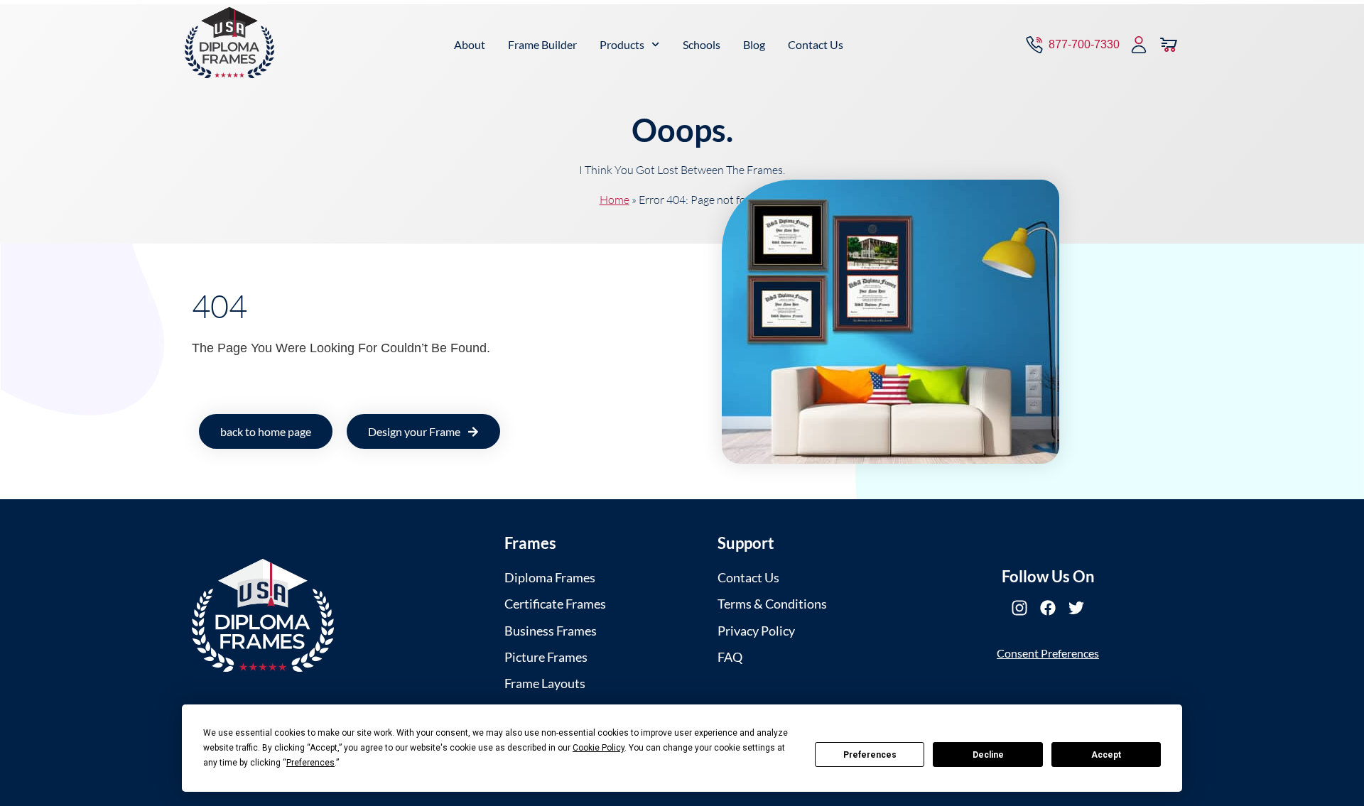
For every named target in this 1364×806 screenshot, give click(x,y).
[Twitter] (1076, 607)
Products (622, 44)
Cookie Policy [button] (598, 748)
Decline (988, 755)
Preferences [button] (310, 763)
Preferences (870, 755)
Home (614, 199)
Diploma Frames (549, 577)
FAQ (730, 657)
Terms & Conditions (772, 603)
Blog (754, 44)
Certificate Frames (555, 603)
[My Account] (1138, 44)
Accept (1106, 755)
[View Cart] (1168, 44)
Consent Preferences (1048, 653)
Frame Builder (542, 44)
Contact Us (815, 44)
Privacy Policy (756, 630)
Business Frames (550, 630)
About (469, 44)
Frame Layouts (544, 683)
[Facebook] (1047, 607)
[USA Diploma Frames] (263, 615)
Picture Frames (546, 657)
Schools (701, 44)
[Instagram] (1019, 607)
